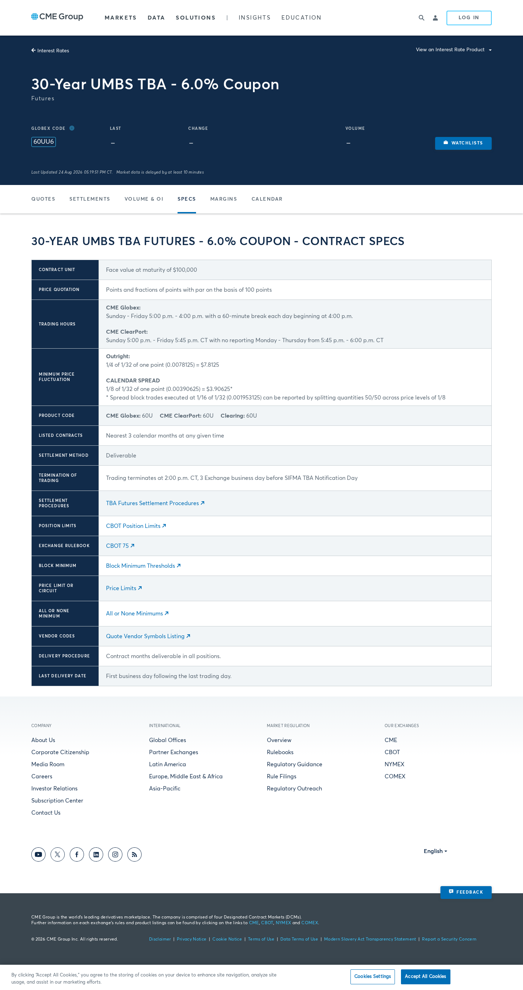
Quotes (43, 199)
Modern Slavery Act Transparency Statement (370, 939)
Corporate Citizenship (60, 752)
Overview (279, 740)
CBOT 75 (117, 546)
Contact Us (45, 813)
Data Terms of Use (299, 939)
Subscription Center (57, 801)
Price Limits (121, 588)
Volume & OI (144, 199)
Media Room (47, 764)
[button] (463, 143)
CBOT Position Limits (133, 526)
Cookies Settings (372, 976)
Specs (187, 199)
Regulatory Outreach (294, 789)
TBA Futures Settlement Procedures (152, 503)
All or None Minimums (134, 613)
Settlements (89, 199)
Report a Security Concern (449, 939)
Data (156, 18)
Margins (223, 199)
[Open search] (421, 18)
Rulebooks (280, 752)
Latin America (167, 764)
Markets (121, 18)
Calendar (267, 199)
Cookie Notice (227, 939)
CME (391, 740)
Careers (41, 776)
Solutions (196, 18)
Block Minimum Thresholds (140, 566)
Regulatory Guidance (294, 764)
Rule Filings (281, 776)
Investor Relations (54, 789)
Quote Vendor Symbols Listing (145, 636)
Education (301, 18)
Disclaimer (160, 939)
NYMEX (395, 764)
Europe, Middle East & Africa (186, 776)
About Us (43, 740)
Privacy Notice (191, 939)
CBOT (392, 752)
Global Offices (167, 740)
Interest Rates (53, 50)
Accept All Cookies (425, 976)
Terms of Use (261, 939)
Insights (255, 18)
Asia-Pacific (164, 789)
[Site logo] (57, 17)
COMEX (395, 776)
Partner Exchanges (173, 752)
